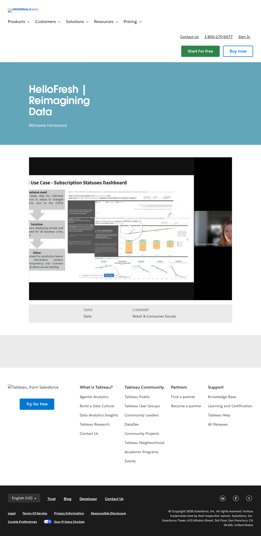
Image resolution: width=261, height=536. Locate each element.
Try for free (37, 404)
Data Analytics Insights (99, 415)
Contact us (189, 36)
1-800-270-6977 (218, 36)
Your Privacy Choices (69, 521)
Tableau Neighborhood (144, 442)
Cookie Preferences (22, 521)
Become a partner (186, 406)
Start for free (200, 51)
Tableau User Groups (142, 406)
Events (130, 461)
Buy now (238, 51)
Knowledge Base (222, 396)
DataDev (132, 424)
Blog (67, 498)
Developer (88, 498)
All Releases (218, 424)
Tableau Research (95, 424)
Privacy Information (69, 513)
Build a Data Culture (97, 406)
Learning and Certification (230, 406)
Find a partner (183, 396)
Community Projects (142, 433)
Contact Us (89, 433)
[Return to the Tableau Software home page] (27, 8)
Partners (179, 387)
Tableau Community (144, 387)
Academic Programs (141, 452)
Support (216, 387)
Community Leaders (142, 415)
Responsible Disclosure (108, 513)
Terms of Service (34, 513)
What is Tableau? (96, 387)
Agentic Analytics (94, 396)
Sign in (244, 36)
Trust (51, 498)
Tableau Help (219, 415)
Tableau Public (137, 396)
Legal (12, 513)
